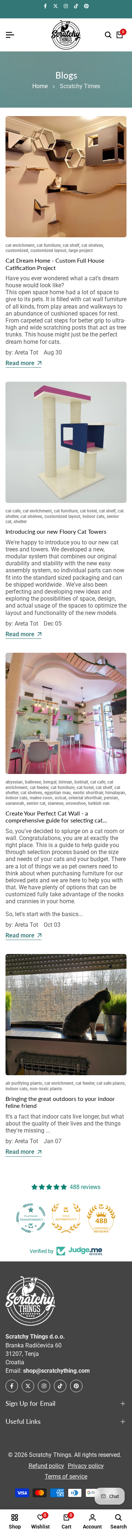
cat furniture (48, 245)
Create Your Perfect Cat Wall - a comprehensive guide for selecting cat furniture (54, 820)
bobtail (81, 782)
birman (65, 782)
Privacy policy (86, 1465)
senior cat (35, 803)
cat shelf (71, 245)
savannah (15, 803)
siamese (55, 803)
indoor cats (93, 516)
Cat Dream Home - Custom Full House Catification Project (55, 264)
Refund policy (46, 1465)
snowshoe (76, 803)
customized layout (48, 250)
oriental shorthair (85, 797)
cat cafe (13, 511)
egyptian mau (57, 792)
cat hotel (88, 511)
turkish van (99, 803)
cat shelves (92, 245)
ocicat (60, 797)
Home (40, 86)
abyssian (14, 782)
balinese (33, 782)
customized (17, 250)
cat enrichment (20, 245)
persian (111, 797)
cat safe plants (110, 1083)
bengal (49, 782)
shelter (20, 521)
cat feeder (39, 787)
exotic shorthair (88, 792)
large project (81, 250)
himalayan (115, 792)
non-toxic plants (46, 1088)
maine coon (41, 797)
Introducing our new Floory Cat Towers (56, 531)
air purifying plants (24, 1083)
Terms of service (66, 1476)
